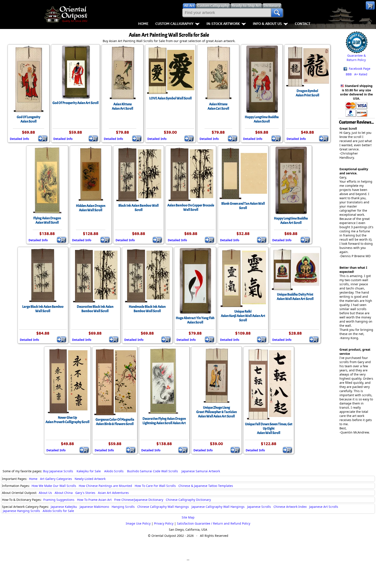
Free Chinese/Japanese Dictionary (138, 500)
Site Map (188, 517)
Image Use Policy (138, 523)
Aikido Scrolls (114, 471)
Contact (302, 23)
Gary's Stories (85, 493)
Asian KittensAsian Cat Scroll (218, 106)
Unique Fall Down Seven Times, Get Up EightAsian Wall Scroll (268, 428)
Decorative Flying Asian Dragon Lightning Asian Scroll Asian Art (164, 420)
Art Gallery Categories (56, 479)
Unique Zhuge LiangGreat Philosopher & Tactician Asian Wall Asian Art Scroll (216, 411)
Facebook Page (359, 68)
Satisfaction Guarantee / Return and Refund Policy (213, 523)
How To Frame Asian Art (94, 500)
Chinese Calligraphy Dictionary (188, 500)
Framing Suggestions (58, 500)
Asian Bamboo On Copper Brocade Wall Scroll (190, 207)
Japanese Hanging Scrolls (21, 511)
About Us (45, 493)
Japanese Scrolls (259, 507)
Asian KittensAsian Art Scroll (122, 106)
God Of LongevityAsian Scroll (28, 119)
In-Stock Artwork (223, 23)
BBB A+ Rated (356, 74)
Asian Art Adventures (113, 493)
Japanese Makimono (94, 507)
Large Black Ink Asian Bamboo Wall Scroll (43, 308)
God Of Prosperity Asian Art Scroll (75, 103)
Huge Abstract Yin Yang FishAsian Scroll (195, 320)
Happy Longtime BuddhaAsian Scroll (262, 119)
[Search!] (277, 12)
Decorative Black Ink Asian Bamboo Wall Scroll (95, 308)
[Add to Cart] (42, 138)
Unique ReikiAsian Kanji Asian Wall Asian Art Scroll (243, 315)
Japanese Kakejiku (64, 507)
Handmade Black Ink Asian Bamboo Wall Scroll (147, 308)
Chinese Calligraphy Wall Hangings (163, 507)
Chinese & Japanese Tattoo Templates (205, 486)
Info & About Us (267, 23)
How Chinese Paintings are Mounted (105, 486)
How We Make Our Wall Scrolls (54, 486)
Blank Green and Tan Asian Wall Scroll (243, 205)
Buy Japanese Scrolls (58, 471)
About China (64, 493)
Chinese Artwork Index (290, 507)
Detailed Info (19, 139)
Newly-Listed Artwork (90, 479)
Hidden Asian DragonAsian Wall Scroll (90, 208)
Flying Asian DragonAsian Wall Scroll (47, 220)
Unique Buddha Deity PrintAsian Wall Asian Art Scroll (295, 296)
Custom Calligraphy (174, 23)
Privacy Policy (163, 523)
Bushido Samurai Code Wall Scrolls (152, 471)
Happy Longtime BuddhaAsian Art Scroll (291, 220)
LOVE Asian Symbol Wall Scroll (170, 98)
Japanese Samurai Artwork (200, 471)
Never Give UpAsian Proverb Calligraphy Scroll (67, 419)
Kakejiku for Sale (89, 471)
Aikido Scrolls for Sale (58, 511)
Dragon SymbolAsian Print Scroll (307, 93)
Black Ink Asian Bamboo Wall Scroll (138, 207)
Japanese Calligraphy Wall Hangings (218, 507)
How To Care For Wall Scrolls (155, 486)
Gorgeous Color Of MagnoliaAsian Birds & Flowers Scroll (115, 421)
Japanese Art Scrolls (323, 507)
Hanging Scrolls (123, 507)
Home (143, 23)
